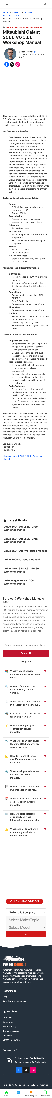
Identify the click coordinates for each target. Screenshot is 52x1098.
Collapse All (26, 661)
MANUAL (10, 27)
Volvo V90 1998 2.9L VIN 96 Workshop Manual (21, 570)
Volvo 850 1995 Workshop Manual (25, 550)
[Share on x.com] (12, 64)
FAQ (5, 997)
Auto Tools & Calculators (14, 1001)
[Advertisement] (26, 91)
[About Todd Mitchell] (10, 54)
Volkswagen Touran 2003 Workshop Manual (20, 582)
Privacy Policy (9, 1026)
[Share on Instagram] (17, 64)
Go (26, 934)
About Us (7, 1017)
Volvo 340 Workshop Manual (22, 559)
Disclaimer (8, 1035)
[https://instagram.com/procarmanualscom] (33, 1070)
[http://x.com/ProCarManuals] (26, 1070)
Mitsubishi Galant (35, 27)
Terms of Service (11, 1031)
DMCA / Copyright (11, 1040)
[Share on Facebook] (6, 64)
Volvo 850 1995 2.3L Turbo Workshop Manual (21, 540)
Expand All (26, 653)
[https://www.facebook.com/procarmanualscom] (19, 1070)
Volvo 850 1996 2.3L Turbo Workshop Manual (21, 528)
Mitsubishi (20, 27)
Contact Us (8, 1022)
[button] (45, 4)
